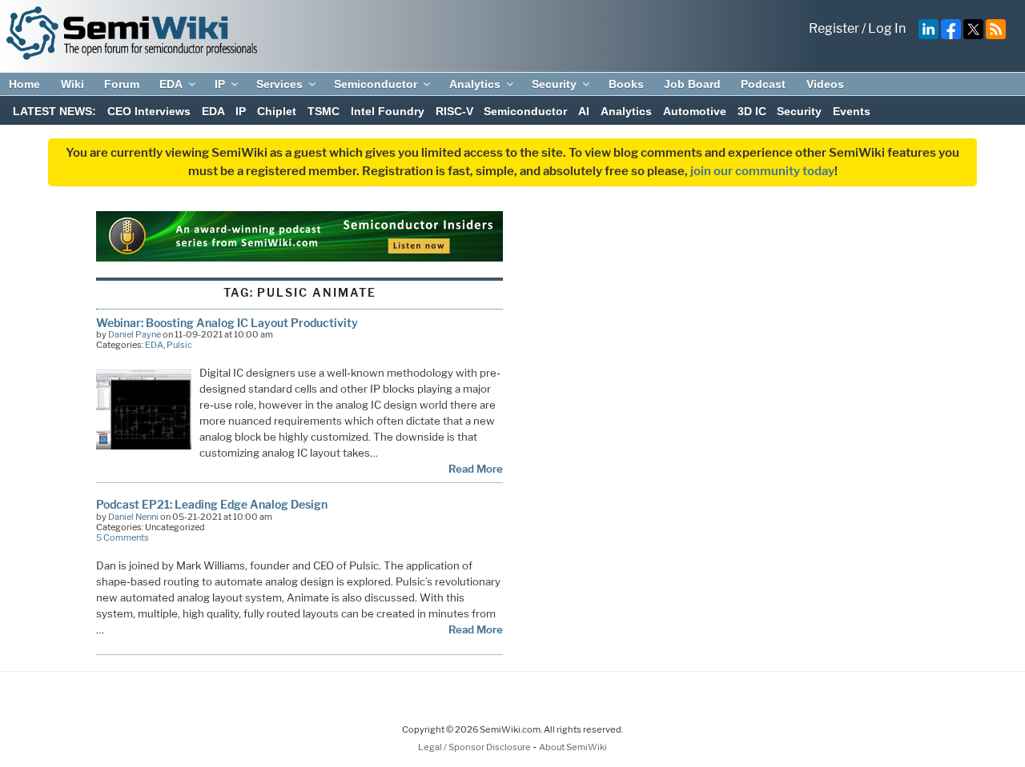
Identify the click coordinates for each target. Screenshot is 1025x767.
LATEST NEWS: (54, 111)
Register (834, 28)
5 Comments (122, 537)
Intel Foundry (387, 111)
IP (220, 84)
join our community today (762, 171)
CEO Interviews (149, 111)
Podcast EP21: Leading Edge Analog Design (212, 504)
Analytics (474, 84)
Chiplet (276, 111)
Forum (121, 84)
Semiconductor (375, 84)
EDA (171, 84)
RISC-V (454, 111)
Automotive (694, 111)
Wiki (72, 84)
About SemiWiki (573, 747)
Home (24, 84)
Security (554, 84)
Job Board (692, 84)
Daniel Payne (134, 334)
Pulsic (179, 344)
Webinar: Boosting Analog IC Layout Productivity (227, 323)
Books (626, 84)
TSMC (324, 111)
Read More (475, 468)
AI (583, 111)
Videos (825, 84)
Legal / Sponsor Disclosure (475, 747)
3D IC (752, 111)
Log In (887, 28)
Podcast (763, 84)
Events (851, 111)
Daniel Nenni (133, 516)
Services (279, 84)
